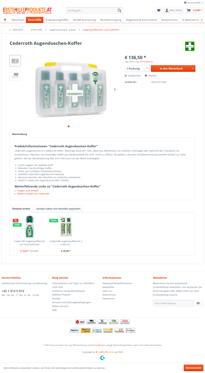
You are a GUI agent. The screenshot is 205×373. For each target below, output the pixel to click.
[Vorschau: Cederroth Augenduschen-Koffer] (15, 60)
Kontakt (56, 298)
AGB (54, 310)
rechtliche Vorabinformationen (68, 290)
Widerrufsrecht (60, 306)
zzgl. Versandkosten (144, 61)
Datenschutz (109, 294)
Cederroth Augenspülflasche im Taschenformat (29, 243)
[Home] (5, 20)
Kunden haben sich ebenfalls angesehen (59, 208)
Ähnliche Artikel (21, 208)
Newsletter (108, 287)
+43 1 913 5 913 (13, 291)
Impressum (108, 298)
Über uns (107, 290)
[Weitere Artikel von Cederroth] (189, 46)
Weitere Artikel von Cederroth (33, 193)
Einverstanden (193, 367)
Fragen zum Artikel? (28, 190)
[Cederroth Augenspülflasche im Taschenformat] (29, 227)
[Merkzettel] (158, 10)
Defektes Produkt (61, 294)
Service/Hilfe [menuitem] (193, 2)
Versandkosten (98, 345)
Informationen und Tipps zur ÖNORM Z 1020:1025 (73, 285)
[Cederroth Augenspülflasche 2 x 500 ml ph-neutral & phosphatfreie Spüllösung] (66, 227)
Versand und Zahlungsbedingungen (71, 302)
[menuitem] (94, 10)
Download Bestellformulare (117, 283)
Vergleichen (134, 75)
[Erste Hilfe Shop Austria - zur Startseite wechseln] (27, 11)
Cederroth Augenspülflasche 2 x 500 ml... (66, 243)
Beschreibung (19, 134)
